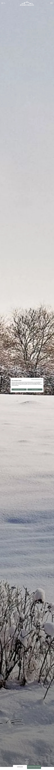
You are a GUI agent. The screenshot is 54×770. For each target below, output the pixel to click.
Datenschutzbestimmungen (36, 379)
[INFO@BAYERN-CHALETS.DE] (2, 3)
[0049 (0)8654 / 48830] (5, 3)
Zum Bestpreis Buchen (34, 766)
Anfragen (20, 766)
